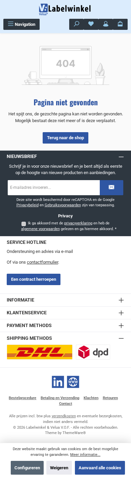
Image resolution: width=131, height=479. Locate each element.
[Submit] (111, 187)
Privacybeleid (27, 205)
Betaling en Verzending (60, 398)
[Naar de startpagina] (65, 9)
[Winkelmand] (120, 24)
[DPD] (93, 352)
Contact (65, 404)
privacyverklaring (78, 223)
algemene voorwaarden (40, 229)
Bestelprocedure (22, 398)
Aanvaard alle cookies (100, 467)
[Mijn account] (105, 24)
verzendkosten (64, 416)
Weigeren (59, 467)
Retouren (110, 398)
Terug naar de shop (65, 137)
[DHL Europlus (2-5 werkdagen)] (40, 352)
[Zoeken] (76, 24)
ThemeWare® (74, 433)
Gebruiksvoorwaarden (63, 205)
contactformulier (42, 262)
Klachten (91, 398)
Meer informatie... (85, 455)
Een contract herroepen (33, 279)
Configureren (27, 467)
